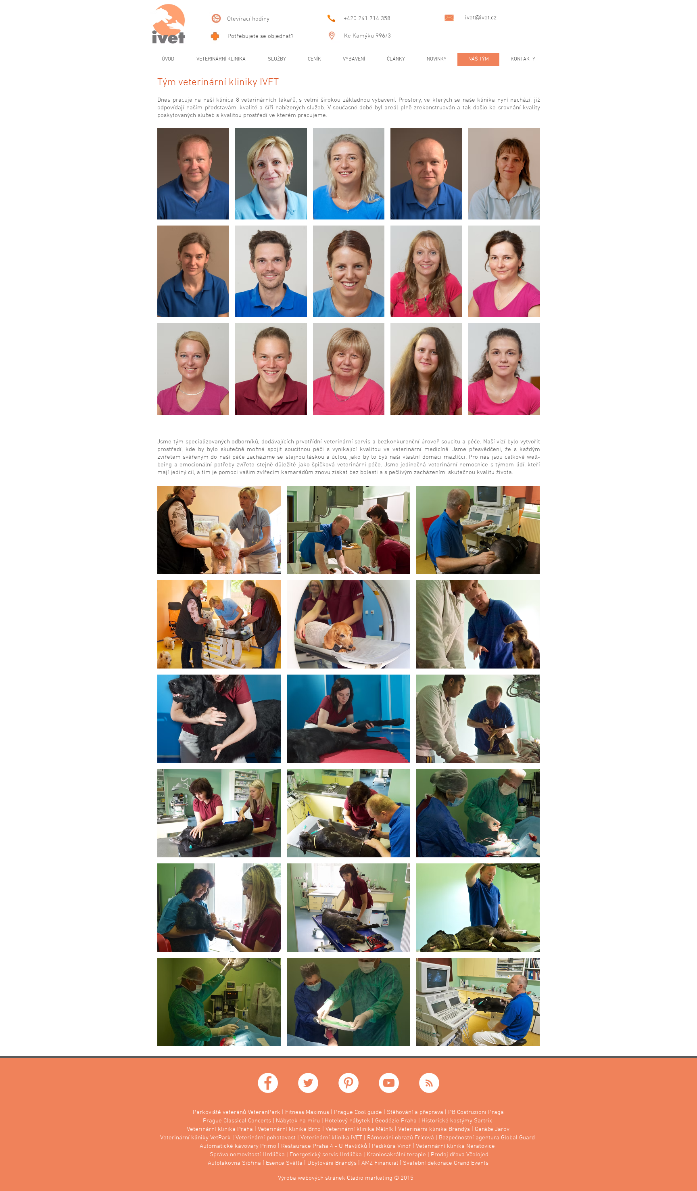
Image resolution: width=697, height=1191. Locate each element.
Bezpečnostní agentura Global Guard (487, 1137)
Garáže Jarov (492, 1129)
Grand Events (471, 1163)
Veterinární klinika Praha (220, 1129)
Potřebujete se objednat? (260, 36)
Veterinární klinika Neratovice (455, 1146)
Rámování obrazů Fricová (400, 1137)
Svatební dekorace (427, 1163)
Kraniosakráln (385, 1154)
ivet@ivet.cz (481, 17)
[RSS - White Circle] (429, 1083)
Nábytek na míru (298, 1120)
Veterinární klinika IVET (331, 1137)
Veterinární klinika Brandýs (434, 1129)
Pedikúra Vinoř (391, 1146)
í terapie (415, 1154)
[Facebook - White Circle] (268, 1083)
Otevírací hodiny (248, 19)
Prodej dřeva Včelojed (459, 1154)
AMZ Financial (379, 1163)
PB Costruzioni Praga (476, 1112)
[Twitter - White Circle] (308, 1083)
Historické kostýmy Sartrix (457, 1120)
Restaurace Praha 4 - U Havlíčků (324, 1146)
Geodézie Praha (396, 1120)
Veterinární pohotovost (266, 1137)
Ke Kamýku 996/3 (367, 36)
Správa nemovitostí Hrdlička (247, 1154)
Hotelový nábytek (347, 1120)
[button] (193, 173)
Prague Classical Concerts (237, 1120)
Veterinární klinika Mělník (359, 1129)
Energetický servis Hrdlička (326, 1154)
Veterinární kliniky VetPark (195, 1137)
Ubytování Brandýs (332, 1163)
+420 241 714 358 (367, 18)
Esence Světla (284, 1163)
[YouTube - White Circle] (389, 1083)
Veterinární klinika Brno (289, 1129)
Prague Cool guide (358, 1112)
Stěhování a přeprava (415, 1112)
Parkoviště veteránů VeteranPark (236, 1112)
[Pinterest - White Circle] (348, 1083)
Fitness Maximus (307, 1112)
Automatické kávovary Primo (238, 1146)
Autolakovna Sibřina (234, 1163)
